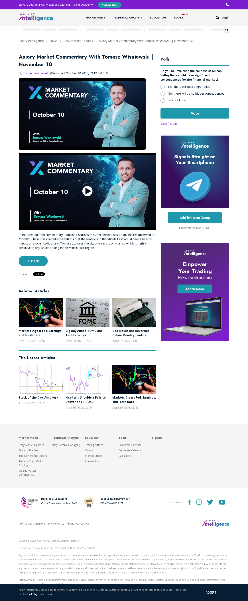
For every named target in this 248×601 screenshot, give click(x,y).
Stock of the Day (28, 450)
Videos (89, 450)
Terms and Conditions (33, 523)
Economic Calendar (130, 445)
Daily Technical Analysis (66, 445)
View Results (169, 124)
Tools (178, 17)
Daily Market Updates (78, 41)
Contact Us (82, 523)
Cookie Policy (30, 594)
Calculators (125, 455)
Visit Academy (109, 4)
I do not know (177, 100)
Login (225, 17)
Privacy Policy (56, 523)
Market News (95, 17)
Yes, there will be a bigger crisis (189, 87)
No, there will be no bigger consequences (196, 94)
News (53, 41)
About (70, 523)
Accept (211, 592)
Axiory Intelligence (31, 41)
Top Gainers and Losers (33, 455)
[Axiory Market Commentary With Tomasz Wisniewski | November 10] (87, 191)
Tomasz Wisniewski (36, 73)
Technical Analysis (127, 17)
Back (35, 261)
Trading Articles (94, 445)
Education (158, 17)
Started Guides (93, 455)
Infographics (92, 461)
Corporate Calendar (130, 450)
